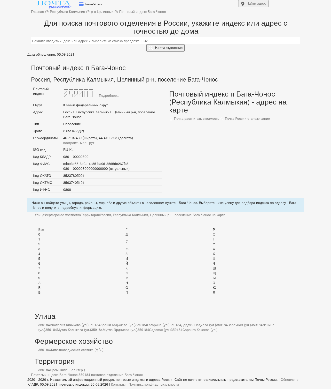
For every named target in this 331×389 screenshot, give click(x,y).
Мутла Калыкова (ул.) (74, 329)
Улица (39, 214)
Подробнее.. (109, 95)
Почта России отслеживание (247, 118)
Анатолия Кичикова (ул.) (69, 324)
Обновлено (290, 379)
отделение (169, 47)
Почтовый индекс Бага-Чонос (54, 374)
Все (41, 229)
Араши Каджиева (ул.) (117, 324)
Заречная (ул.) (239, 324)
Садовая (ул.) (160, 329)
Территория (90, 214)
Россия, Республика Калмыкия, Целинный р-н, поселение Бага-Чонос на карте (162, 214)
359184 (44, 324)
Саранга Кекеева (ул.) (200, 329)
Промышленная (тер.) (67, 369)
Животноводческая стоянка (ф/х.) (76, 349)
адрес (256, 3)
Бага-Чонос (134, 374)
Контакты (118, 384)
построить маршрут (78, 142)
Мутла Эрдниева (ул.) (120, 329)
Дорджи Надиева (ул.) (198, 324)
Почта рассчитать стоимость (196, 118)
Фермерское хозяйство (62, 214)
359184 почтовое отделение (101, 374)
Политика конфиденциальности (153, 384)
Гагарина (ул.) (158, 324)
